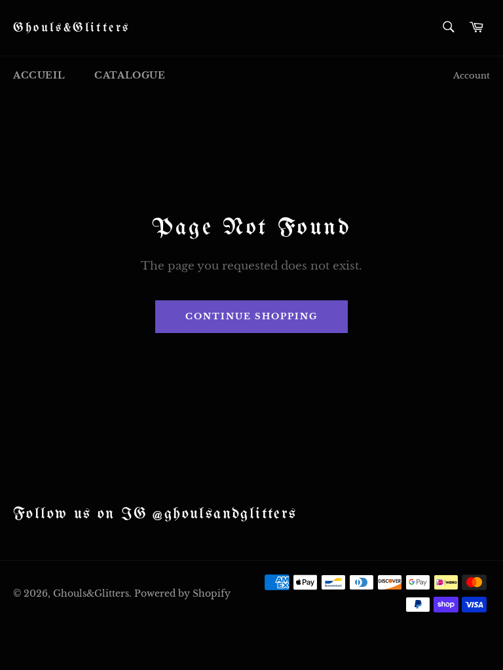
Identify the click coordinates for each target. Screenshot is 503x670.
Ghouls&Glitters (71, 28)
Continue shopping (251, 316)
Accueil (39, 75)
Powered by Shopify (182, 593)
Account (471, 75)
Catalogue (129, 75)
